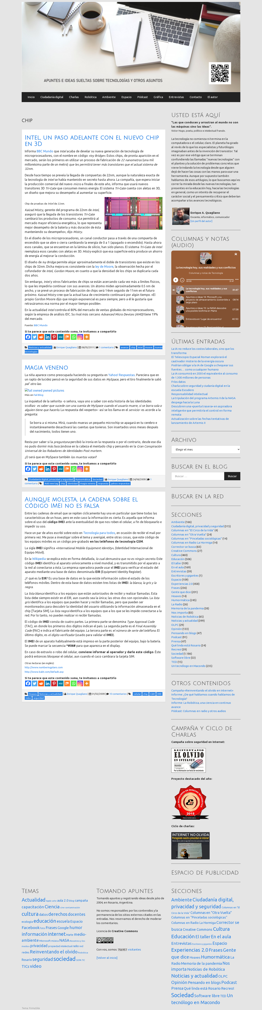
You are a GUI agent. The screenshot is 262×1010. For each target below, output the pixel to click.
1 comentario (106, 347)
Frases (175, 587)
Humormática (180, 600)
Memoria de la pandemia (187, 608)
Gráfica (158, 97)
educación (45, 921)
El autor (213, 97)
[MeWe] (60, 337)
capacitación (33, 907)
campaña (81, 900)
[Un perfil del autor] (201, 221)
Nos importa (179, 612)
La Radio (176, 604)
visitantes (134, 949)
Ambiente (109, 97)
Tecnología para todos (99, 533)
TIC (83, 960)
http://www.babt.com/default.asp (44, 671)
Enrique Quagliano (66, 347)
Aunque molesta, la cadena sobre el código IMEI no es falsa (81, 502)
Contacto (196, 97)
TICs (25, 966)
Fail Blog (38, 394)
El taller (176, 563)
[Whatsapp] (74, 337)
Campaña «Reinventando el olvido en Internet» (202, 690)
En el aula (177, 567)
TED (174, 661)
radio (76, 946)
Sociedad (177, 653)
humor (75, 927)
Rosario (27, 959)
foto (42, 928)
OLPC (175, 624)
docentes (76, 914)
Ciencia (52, 906)
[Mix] (67, 337)
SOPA (78, 960)
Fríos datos (178, 381)
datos (43, 914)
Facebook (31, 927)
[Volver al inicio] (107, 957)
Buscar (232, 476)
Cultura (176, 555)
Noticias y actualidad (184, 620)
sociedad (65, 959)
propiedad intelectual (60, 946)
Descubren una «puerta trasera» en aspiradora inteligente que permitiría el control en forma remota (201, 410)
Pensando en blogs (183, 633)
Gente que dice (181, 592)
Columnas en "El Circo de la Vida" (192, 530)
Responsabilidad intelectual (189, 394)
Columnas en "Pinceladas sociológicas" (196, 538)
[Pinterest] (54, 337)
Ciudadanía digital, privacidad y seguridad (197, 526)
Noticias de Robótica (184, 616)
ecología (27, 921)
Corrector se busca (183, 546)
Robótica (90, 97)
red (81, 946)
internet (57, 934)
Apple (49, 901)
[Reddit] (41, 337)
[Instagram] (80, 337)
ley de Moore (104, 266)
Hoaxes (176, 596)
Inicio (31, 97)
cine (62, 907)
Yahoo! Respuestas (121, 375)
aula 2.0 (62, 900)
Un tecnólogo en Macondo (188, 666)
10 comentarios (118, 693)
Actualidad (33, 900)
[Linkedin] (47, 337)
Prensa (176, 641)
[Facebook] (28, 337)
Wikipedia (39, 558)
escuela (63, 921)
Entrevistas (176, 97)
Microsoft (45, 940)
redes (25, 952)
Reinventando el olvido (53, 951)
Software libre (180, 657)
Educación (178, 559)
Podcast (176, 637)
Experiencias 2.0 (182, 583)
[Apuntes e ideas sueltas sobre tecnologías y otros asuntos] (131, 46)
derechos (57, 914)
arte (54, 900)
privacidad (39, 946)
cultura (30, 914)
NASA (64, 940)
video (35, 966)
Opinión (176, 628)
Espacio (126, 97)
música (55, 941)
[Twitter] (34, 337)
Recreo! (176, 649)
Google (63, 928)
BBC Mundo (45, 151)
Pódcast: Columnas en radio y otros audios (198, 711)
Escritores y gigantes (185, 575)
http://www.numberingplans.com (44, 667)
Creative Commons (184, 550)
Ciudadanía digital (51, 97)
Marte (69, 934)
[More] (87, 337)
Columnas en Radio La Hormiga (191, 542)
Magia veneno (46, 368)
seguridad (42, 959)
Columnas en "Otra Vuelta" (188, 534)
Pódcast (142, 97)
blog (71, 900)
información (34, 934)
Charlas (74, 97)
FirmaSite (34, 1008)
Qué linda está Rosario (186, 645)
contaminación (72, 907)
